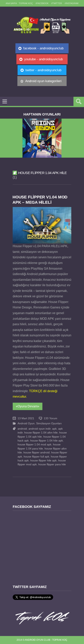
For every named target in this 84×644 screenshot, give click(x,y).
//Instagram (71, 3)
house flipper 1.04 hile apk (46, 440)
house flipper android (36, 452)
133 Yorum (50, 418)
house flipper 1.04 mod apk (34, 444)
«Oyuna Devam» (27, 406)
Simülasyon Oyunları (49, 423)
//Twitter (56, 3)
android (22, 428)
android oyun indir (40, 428)
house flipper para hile (52, 464)
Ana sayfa (11, 3)
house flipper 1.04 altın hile (41, 432)
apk (54, 428)
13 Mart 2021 (26, 418)
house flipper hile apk (43, 460)
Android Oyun (26, 423)
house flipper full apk (36, 456)
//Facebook (42, 3)
